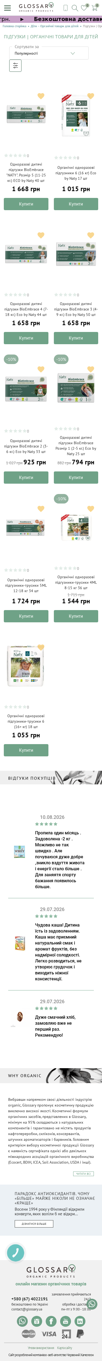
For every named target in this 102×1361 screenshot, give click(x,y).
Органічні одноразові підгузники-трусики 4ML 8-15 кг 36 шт (76, 582)
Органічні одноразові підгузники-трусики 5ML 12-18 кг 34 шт (26, 585)
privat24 (66, 1333)
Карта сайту (64, 1348)
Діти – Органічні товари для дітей (55, 26)
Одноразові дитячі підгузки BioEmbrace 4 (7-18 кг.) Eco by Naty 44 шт (26, 309)
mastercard (29, 1333)
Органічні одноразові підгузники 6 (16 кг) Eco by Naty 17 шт (75, 173)
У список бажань (40, 96)
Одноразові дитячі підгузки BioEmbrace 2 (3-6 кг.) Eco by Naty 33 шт (26, 446)
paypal (80, 1333)
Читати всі (83, 1174)
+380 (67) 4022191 (29, 1298)
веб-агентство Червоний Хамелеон (71, 1355)
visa (48, 1334)
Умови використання (41, 1348)
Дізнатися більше (34, 1224)
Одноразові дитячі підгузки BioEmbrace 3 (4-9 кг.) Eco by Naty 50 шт (76, 309)
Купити (26, 204)
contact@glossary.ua (26, 1309)
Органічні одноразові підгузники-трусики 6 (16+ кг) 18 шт (26, 721)
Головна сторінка (14, 26)
